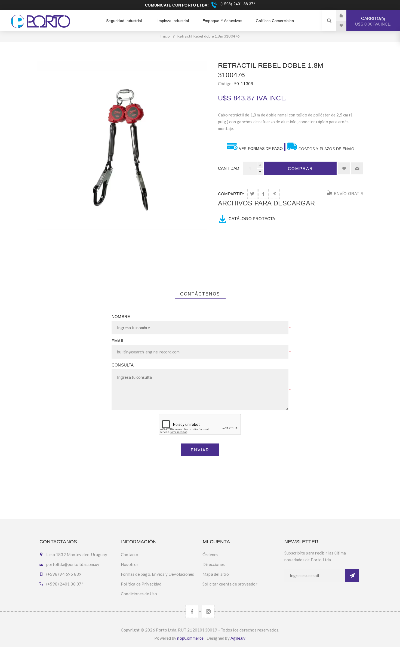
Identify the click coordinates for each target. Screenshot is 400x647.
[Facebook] (192, 611)
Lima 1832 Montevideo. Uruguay (76, 554)
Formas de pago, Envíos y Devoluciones (157, 574)
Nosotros (130, 564)
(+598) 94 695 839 (63, 574)
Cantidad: (229, 168)
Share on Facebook (264, 194)
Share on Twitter (252, 194)
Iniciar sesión (345, 15)
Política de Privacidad (141, 583)
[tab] (200, 294)
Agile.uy (238, 638)
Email (118, 340)
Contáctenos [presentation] (200, 294)
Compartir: (231, 194)
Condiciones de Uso (139, 593)
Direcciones (213, 564)
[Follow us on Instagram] (208, 611)
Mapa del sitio (215, 574)
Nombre (121, 316)
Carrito (373, 21)
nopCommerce (190, 638)
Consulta (123, 365)
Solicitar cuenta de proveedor (229, 583)
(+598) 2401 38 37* (237, 4)
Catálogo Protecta (252, 218)
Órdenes (210, 554)
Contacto (130, 554)
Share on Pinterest (275, 194)
